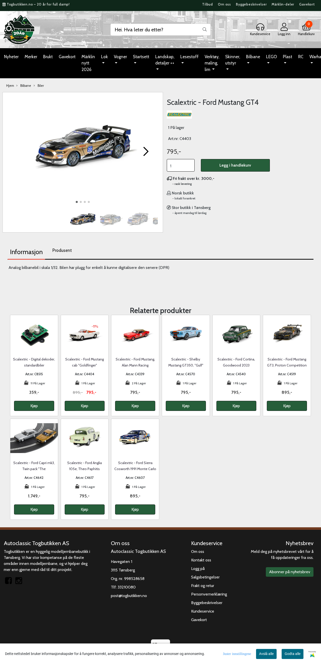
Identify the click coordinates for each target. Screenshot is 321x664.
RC (300, 56)
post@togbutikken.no (129, 595)
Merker (31, 56)
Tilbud (207, 4)
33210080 (127, 587)
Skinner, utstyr (232, 60)
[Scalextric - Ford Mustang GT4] (83, 149)
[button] (77, 202)
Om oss (224, 4)
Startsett (141, 56)
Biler (40, 86)
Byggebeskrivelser (251, 4)
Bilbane (253, 56)
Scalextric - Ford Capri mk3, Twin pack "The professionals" (34, 469)
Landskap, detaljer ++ (164, 60)
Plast (287, 56)
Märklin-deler (283, 4)
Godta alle (292, 654)
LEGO (271, 56)
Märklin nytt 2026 (88, 63)
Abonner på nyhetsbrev (289, 571)
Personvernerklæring (209, 594)
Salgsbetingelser (205, 577)
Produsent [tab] (62, 250)
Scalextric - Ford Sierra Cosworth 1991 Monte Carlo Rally (135, 469)
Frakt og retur (202, 585)
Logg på (198, 568)
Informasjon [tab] (26, 252)
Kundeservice (202, 611)
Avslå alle (266, 654)
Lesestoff (189, 56)
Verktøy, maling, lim (212, 63)
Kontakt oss (201, 560)
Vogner (120, 56)
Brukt (48, 56)
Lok (104, 56)
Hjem (10, 86)
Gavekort (307, 4)
